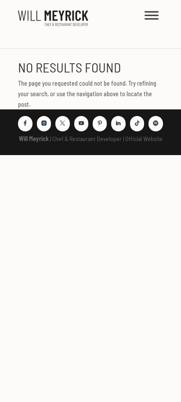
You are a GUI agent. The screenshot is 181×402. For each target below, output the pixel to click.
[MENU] (152, 15)
